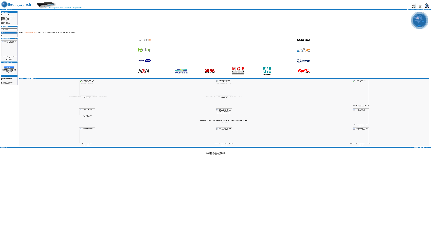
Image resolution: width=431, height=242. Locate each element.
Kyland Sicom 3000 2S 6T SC (361, 105)
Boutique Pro (220, 151)
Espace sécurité (5, 23)
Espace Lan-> (5, 22)
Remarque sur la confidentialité (5, 80)
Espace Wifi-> (4, 17)
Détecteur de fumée (87, 143)
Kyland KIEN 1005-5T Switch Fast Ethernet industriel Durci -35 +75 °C (224, 96)
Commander (426, 9)
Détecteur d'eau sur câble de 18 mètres (9, 57)
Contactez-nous (5, 83)
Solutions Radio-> (6, 19)
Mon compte (410, 9)
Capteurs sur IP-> (5, 14)
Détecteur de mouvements (361, 124)
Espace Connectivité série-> (8, 16)
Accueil (3, 9)
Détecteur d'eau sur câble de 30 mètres (224, 143)
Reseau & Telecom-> (6, 18)
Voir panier (419, 9)
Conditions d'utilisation (7, 82)
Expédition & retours (6, 78)
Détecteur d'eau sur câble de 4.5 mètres (360, 143)
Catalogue (9, 9)
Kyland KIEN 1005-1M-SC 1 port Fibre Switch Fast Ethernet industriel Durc (87, 96)
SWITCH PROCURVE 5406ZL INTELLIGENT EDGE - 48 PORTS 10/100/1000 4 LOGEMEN (224, 120)
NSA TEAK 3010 (87, 115)
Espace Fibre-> (5, 21)
